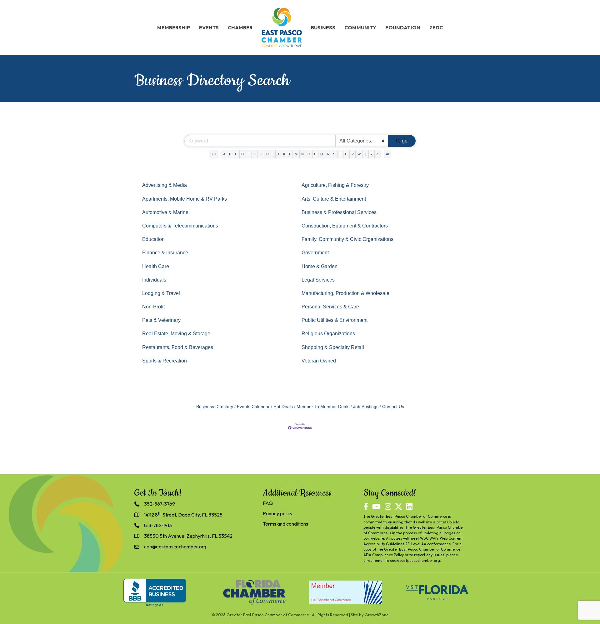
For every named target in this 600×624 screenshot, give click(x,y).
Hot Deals (283, 406)
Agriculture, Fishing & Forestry (335, 185)
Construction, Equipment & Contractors (345, 225)
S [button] (334, 154)
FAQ (268, 503)
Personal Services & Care (330, 306)
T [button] (340, 154)
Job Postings (365, 406)
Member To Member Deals (323, 406)
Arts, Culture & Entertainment (334, 199)
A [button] (224, 154)
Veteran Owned (319, 360)
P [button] (315, 154)
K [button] (284, 154)
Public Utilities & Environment (335, 320)
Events (209, 27)
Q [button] (321, 154)
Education (153, 239)
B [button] (230, 154)
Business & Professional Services (339, 212)
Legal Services (318, 279)
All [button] (387, 154)
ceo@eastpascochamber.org (415, 560)
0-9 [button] (213, 154)
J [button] (278, 154)
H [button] (267, 154)
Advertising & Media (164, 185)
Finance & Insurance (165, 252)
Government (315, 252)
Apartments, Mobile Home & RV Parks (184, 199)
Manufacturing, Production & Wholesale (345, 293)
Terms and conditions (285, 524)
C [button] (236, 154)
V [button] (353, 154)
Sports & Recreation (164, 360)
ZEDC (436, 27)
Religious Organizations (328, 333)
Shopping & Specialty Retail (333, 347)
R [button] (328, 154)
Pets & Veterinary (161, 320)
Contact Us (393, 406)
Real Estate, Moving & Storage (176, 333)
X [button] (365, 154)
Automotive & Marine (165, 212)
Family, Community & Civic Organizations (347, 239)
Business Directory (214, 406)
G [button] (261, 154)
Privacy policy (277, 513)
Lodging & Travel (161, 293)
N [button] (302, 154)
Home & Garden (320, 266)
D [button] (242, 154)
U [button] (346, 154)
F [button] (255, 154)
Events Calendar (253, 406)
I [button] (272, 154)
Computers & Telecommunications (180, 225)
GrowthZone (377, 614)
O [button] (309, 154)
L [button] (290, 154)
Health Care (155, 266)
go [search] (405, 140)
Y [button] (371, 154)
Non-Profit (153, 306)
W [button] (359, 154)
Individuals (154, 279)
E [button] (249, 154)
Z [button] (377, 154)
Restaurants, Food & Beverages (177, 347)
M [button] (296, 154)
